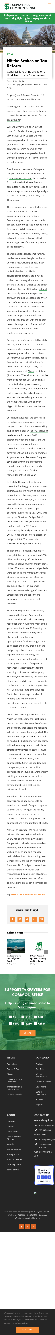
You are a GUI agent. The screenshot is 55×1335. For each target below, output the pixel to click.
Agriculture (12, 1064)
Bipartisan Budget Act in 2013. (24, 543)
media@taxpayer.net (46, 1139)
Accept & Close (27, 1330)
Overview (11, 1121)
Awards (10, 1144)
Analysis (39, 1064)
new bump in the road (20, 177)
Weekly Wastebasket (41, 1075)
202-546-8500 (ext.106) (45, 1146)
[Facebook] (13, 919)
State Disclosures (14, 1159)
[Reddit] (27, 919)
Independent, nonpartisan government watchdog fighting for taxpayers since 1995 (27, 18)
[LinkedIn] (34, 919)
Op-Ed (14, 894)
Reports (39, 1104)
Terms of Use (13, 1170)
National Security (14, 1094)
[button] (9, 952)
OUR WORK (42, 1057)
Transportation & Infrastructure (14, 1088)
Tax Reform (39, 894)
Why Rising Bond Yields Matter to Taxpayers (17, 958)
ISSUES (11, 1057)
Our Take (22, 81)
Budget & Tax (12, 81)
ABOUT (11, 1115)
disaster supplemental (23, 736)
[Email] (41, 919)
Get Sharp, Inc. (34, 1218)
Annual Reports (14, 1149)
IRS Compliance (14, 1165)
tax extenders (17, 780)
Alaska (31, 370)
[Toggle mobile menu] (49, 4)
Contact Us (43, 1215)
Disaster (10, 1074)
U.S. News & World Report (27, 99)
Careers (10, 1126)
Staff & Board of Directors (14, 1138)
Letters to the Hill (43, 1082)
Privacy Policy (13, 1154)
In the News (12, 1132)
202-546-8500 (45, 1130)
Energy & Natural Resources (14, 1080)
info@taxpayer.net (46, 1125)
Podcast (39, 1099)
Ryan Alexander (26, 84)
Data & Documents (41, 1093)
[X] (20, 919)
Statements (41, 1087)
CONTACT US (41, 1115)
